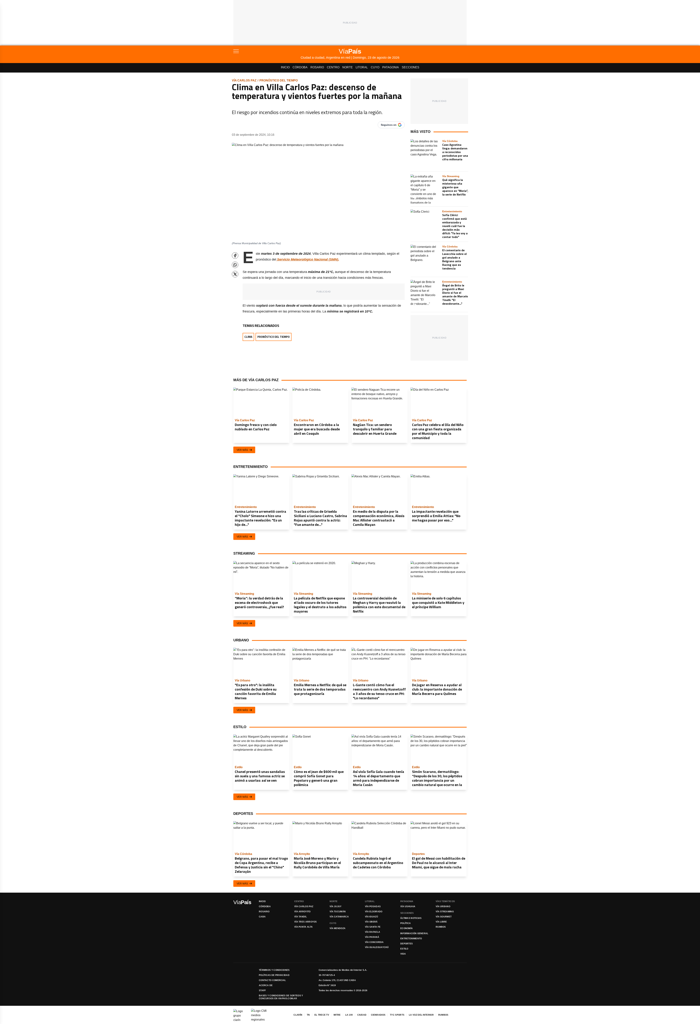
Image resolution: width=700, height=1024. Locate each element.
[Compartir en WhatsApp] (235, 265)
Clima (248, 337)
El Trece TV (321, 1015)
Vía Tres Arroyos (305, 922)
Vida (403, 954)
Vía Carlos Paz (244, 80)
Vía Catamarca (339, 916)
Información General (414, 933)
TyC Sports (397, 1015)
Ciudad (361, 1015)
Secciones (410, 67)
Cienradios (378, 1015)
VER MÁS (242, 449)
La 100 (349, 1015)
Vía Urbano (443, 906)
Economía (406, 928)
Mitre (337, 1015)
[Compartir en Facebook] (235, 255)
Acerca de (266, 985)
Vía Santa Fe (373, 927)
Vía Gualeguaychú (377, 947)
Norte (347, 67)
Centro (333, 67)
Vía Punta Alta (303, 927)
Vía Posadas (373, 906)
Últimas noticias (411, 918)
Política (405, 923)
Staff (262, 990)
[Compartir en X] (235, 274)
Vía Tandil (300, 916)
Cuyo (375, 67)
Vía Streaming (445, 911)
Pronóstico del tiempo (278, 80)
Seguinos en (388, 124)
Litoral (362, 67)
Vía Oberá (371, 922)
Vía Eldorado (373, 911)
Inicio (285, 67)
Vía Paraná (372, 937)
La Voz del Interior (421, 1015)
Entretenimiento (411, 938)
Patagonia (390, 67)
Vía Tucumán (338, 911)
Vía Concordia (374, 942)
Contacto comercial (272, 980)
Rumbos (441, 927)
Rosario (317, 67)
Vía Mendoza (337, 928)
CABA (262, 916)
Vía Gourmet (444, 916)
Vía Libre (441, 922)
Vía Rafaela (372, 932)
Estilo (404, 948)
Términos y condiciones (274, 970)
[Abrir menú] (267, 51)
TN (308, 1015)
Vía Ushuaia (407, 906)
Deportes (406, 943)
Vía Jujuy (336, 906)
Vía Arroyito (302, 911)
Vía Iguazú (371, 916)
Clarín (297, 1015)
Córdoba (300, 67)
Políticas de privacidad (274, 975)
